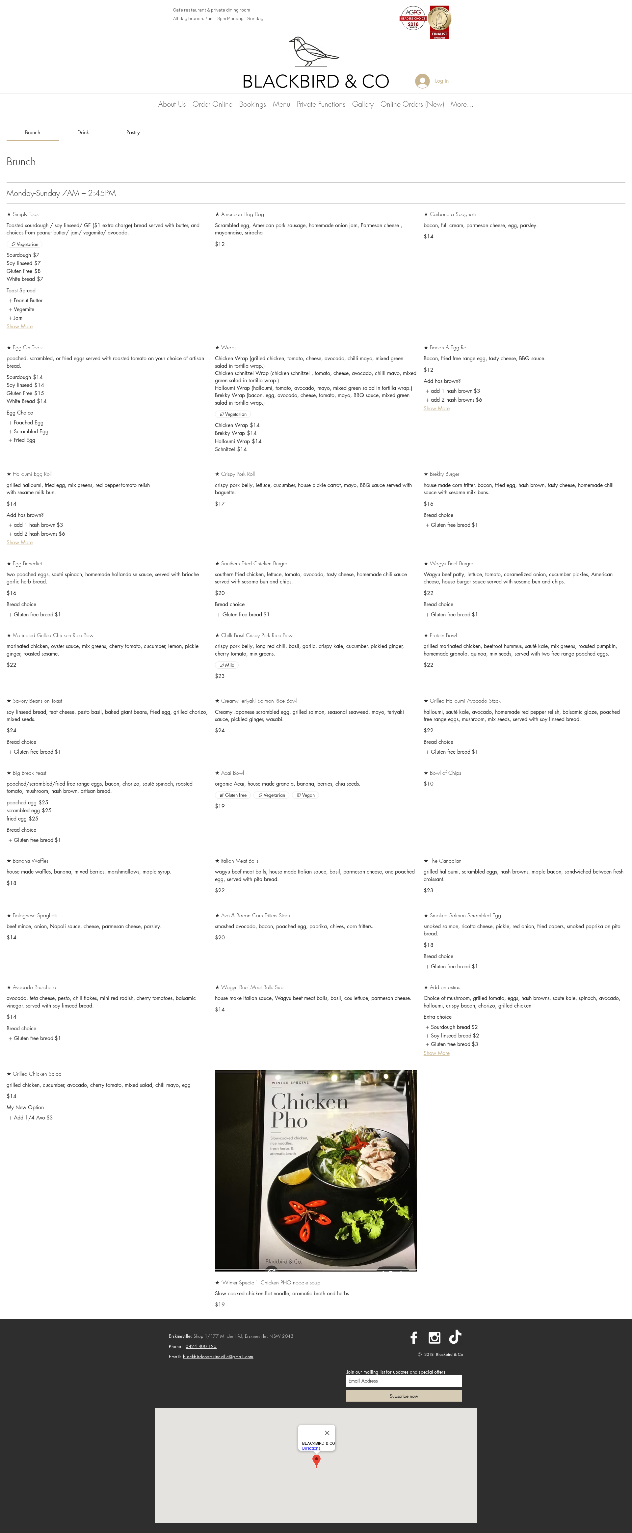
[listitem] (25, 300)
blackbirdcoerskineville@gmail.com (218, 1356)
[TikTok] (455, 1338)
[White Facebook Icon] (414, 1338)
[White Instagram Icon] (434, 1338)
